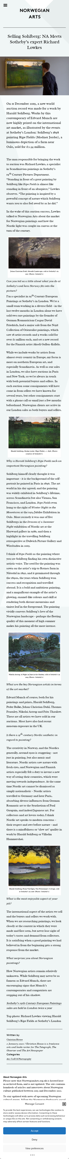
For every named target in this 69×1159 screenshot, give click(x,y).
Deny (34, 1139)
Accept (34, 1130)
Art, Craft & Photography (19, 1059)
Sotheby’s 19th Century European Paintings (33, 1003)
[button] (64, 1104)
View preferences (34, 1148)
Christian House (15, 1039)
